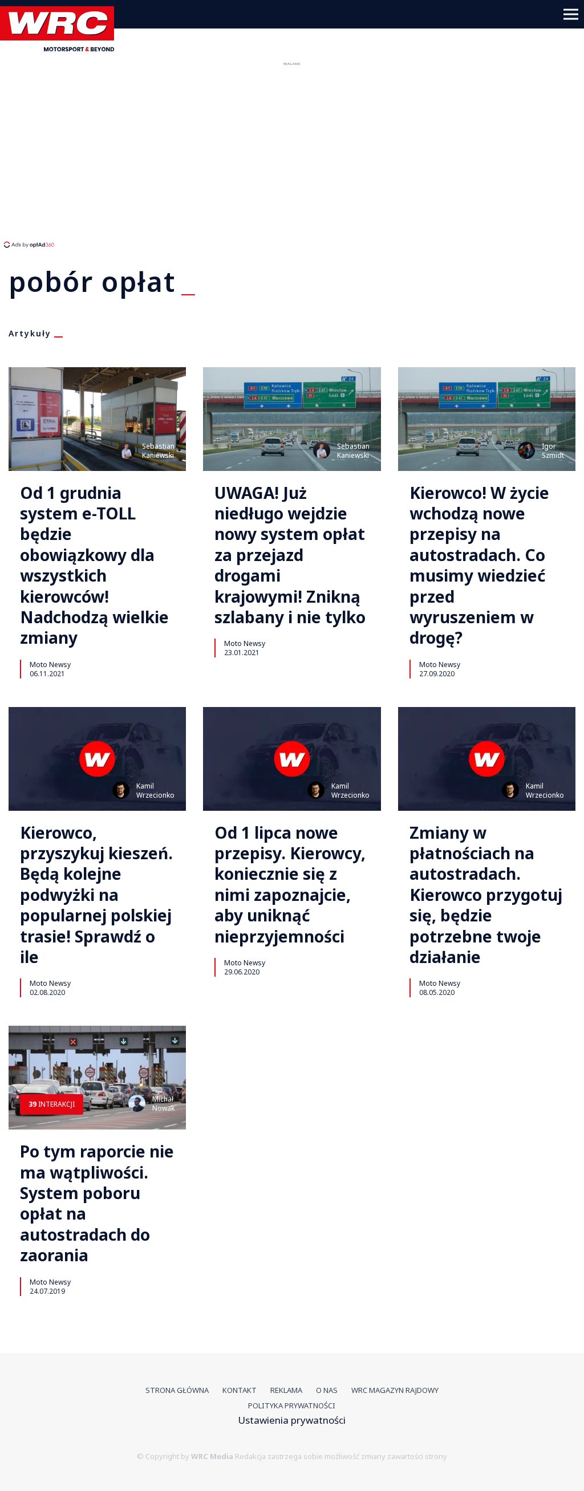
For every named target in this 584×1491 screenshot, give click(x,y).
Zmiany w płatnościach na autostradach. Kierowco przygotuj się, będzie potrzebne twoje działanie (485, 895)
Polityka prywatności (291, 1405)
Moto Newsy (50, 664)
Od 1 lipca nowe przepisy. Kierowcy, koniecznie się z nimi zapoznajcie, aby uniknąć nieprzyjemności (290, 884)
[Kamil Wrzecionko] (120, 790)
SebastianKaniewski (158, 450)
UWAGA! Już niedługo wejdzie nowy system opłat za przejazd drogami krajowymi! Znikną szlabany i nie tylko (290, 555)
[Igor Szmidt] (526, 450)
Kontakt (239, 1390)
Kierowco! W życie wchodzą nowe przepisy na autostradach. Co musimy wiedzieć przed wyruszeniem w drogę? (479, 565)
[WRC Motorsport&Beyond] (61, 47)
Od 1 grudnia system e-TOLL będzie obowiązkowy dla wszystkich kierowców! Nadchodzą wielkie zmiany (94, 565)
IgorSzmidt (553, 450)
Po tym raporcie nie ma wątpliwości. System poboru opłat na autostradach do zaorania (97, 1203)
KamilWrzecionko (155, 790)
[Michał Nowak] (136, 1103)
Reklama (286, 1390)
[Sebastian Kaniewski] (126, 450)
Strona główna (177, 1390)
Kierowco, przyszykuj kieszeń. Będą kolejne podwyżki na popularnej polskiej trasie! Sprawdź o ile (96, 895)
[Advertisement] (214, 153)
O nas (327, 1390)
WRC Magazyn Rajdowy (395, 1390)
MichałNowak (163, 1103)
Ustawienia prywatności (292, 1420)
